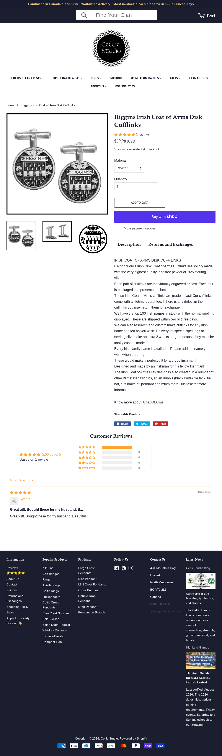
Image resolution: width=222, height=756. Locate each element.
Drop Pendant (87, 606)
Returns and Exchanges (170, 244)
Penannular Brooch (91, 612)
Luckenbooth (51, 596)
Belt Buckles (50, 619)
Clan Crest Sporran (55, 613)
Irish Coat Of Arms (66, 78)
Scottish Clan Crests (26, 78)
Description (129, 244)
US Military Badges (145, 78)
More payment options (139, 228)
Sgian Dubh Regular (56, 624)
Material (120, 160)
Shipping (120, 149)
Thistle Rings (51, 585)
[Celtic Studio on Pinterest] (123, 569)
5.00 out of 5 (51, 454)
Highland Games (197, 647)
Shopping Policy (17, 606)
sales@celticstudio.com (166, 611)
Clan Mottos (198, 78)
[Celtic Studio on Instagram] (130, 569)
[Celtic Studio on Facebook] (116, 569)
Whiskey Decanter (54, 630)
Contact (12, 584)
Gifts (174, 78)
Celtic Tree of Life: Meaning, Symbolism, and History (200, 598)
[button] (125, 135)
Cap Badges (50, 574)
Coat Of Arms (153, 402)
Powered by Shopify (133, 738)
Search (11, 612)
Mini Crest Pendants (92, 584)
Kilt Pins (47, 568)
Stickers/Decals (53, 636)
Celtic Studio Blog (198, 568)
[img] (20, 492)
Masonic (116, 78)
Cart (211, 15)
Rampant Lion (52, 642)
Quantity (120, 179)
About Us (98, 86)
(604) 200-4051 (161, 604)
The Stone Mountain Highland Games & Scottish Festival (199, 677)
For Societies (125, 86)
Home (10, 105)
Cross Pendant (88, 590)
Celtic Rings (50, 591)
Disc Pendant (87, 578)
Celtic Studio (109, 738)
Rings (95, 78)
